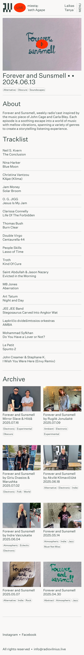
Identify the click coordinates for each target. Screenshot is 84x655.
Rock (28, 600)
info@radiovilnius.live (50, 649)
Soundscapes (37, 89)
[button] (42, 44)
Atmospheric (10, 545)
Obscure (22, 89)
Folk (19, 491)
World (27, 491)
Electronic (9, 428)
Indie (75, 487)
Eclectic (24, 545)
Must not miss (52, 546)
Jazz (71, 541)
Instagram (10, 634)
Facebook (29, 634)
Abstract (49, 600)
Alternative (9, 89)
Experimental (24, 428)
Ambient (49, 428)
